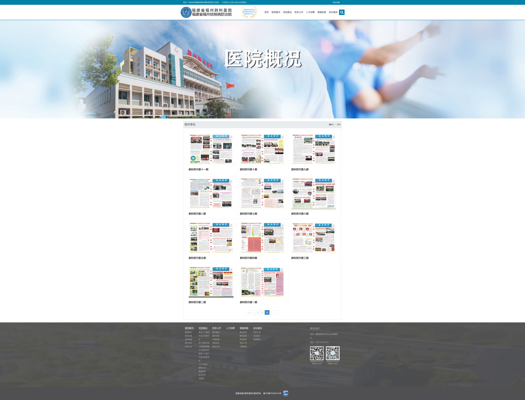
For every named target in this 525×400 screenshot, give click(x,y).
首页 (332, 124)
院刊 (338, 124)
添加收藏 (336, 2)
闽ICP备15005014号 (272, 393)
